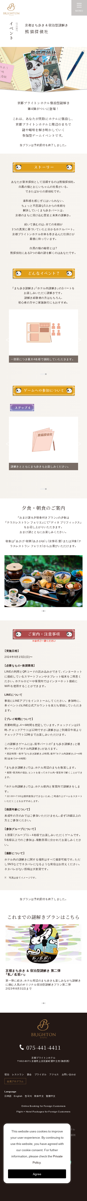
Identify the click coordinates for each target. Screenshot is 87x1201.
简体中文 (39, 1095)
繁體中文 (51, 1095)
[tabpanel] (43, 336)
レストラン (18, 1074)
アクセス (54, 1074)
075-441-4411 (43, 1047)
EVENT (16, 27)
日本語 (8, 1095)
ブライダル (41, 1074)
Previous (8, 340)
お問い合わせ (69, 1074)
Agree (37, 1174)
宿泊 (6, 1074)
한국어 (28, 1095)
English (18, 1095)
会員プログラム (15, 1081)
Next (79, 340)
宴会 (29, 1074)
